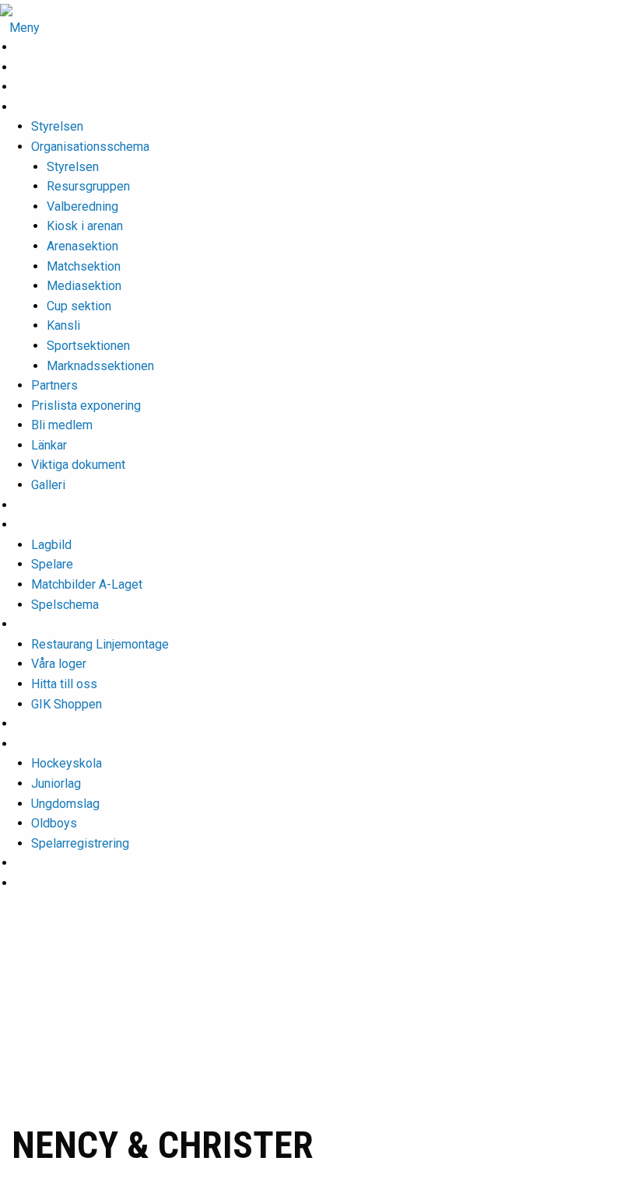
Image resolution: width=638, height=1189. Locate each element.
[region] (319, 1022)
